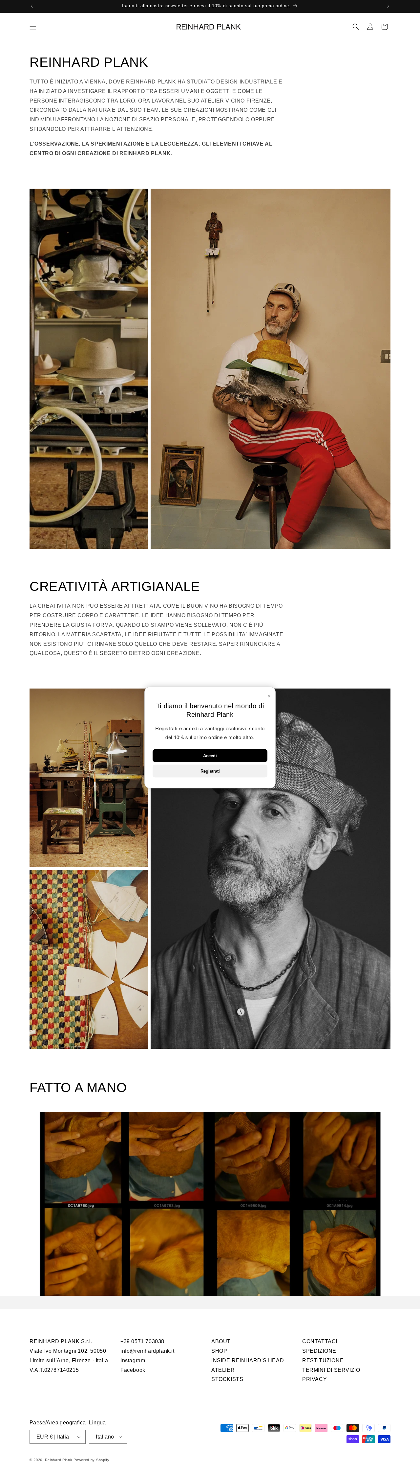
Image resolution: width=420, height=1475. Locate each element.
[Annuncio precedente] (32, 6)
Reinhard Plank (59, 1460)
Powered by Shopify (92, 1460)
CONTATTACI (319, 1341)
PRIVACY (314, 1379)
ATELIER (223, 1369)
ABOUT (221, 1341)
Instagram (132, 1360)
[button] (33, 26)
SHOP (219, 1350)
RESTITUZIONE (323, 1360)
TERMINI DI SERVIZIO (331, 1369)
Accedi (210, 755)
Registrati (210, 771)
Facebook (132, 1369)
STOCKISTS (227, 1379)
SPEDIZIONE (319, 1350)
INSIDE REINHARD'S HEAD (247, 1360)
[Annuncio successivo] (388, 6)
